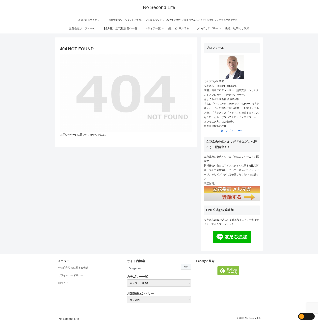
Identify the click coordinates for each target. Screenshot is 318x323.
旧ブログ (63, 283)
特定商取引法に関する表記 (73, 267)
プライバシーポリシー (70, 275)
